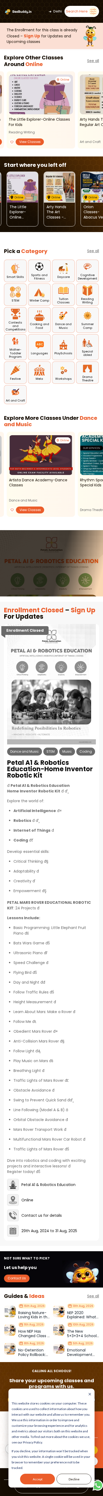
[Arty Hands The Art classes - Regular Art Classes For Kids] (59, 187)
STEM (50, 751)
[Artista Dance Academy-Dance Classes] (41, 455)
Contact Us (17, 1278)
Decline (74, 1479)
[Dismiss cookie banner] (89, 1394)
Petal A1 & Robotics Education (48, 1184)
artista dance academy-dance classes (38, 483)
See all (93, 60)
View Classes (30, 141)
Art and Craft (90, 141)
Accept (38, 1479)
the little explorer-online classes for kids (39, 122)
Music (67, 751)
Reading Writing (22, 132)
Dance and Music (23, 500)
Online (34, 64)
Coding (85, 751)
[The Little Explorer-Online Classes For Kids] (41, 94)
